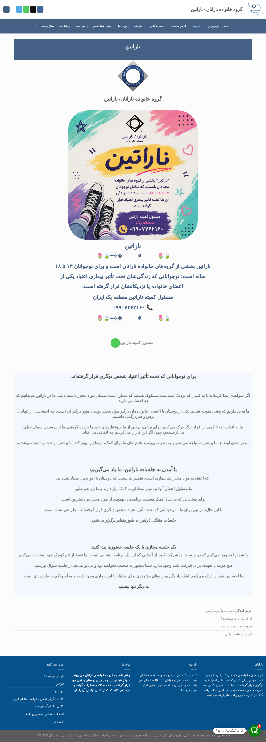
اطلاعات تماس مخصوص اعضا (44, 714)
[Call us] (26, 9)
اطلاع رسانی (47, 26)
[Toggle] (4, 721)
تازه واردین (213, 26)
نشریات (138, 26)
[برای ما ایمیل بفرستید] (33, 9)
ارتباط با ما (64, 26)
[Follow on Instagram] (40, 9)
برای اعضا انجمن (102, 26)
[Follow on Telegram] (19, 9)
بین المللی (80, 26)
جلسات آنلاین (157, 26)
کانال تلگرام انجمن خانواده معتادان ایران (38, 699)
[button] (255, 731)
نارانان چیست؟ (54, 676)
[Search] (6, 9)
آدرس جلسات (178, 26)
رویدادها (122, 26)
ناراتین (196, 26)
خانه (226, 26)
